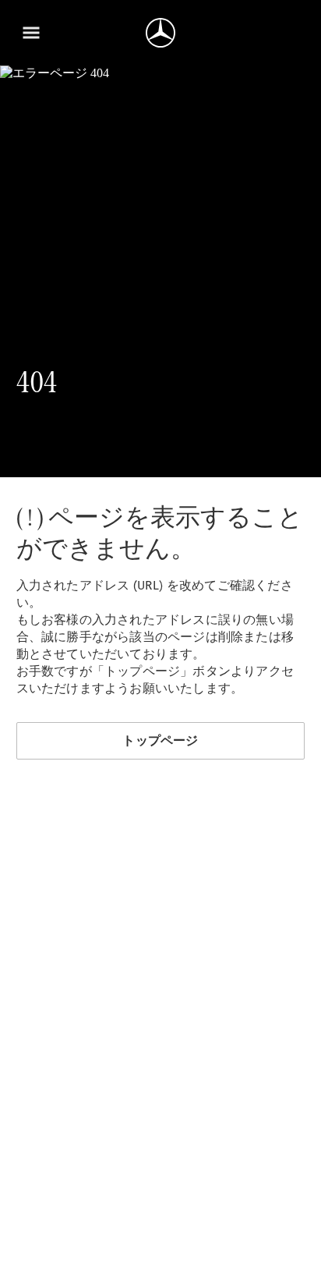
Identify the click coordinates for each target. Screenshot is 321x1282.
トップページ (160, 740)
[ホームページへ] (160, 33)
